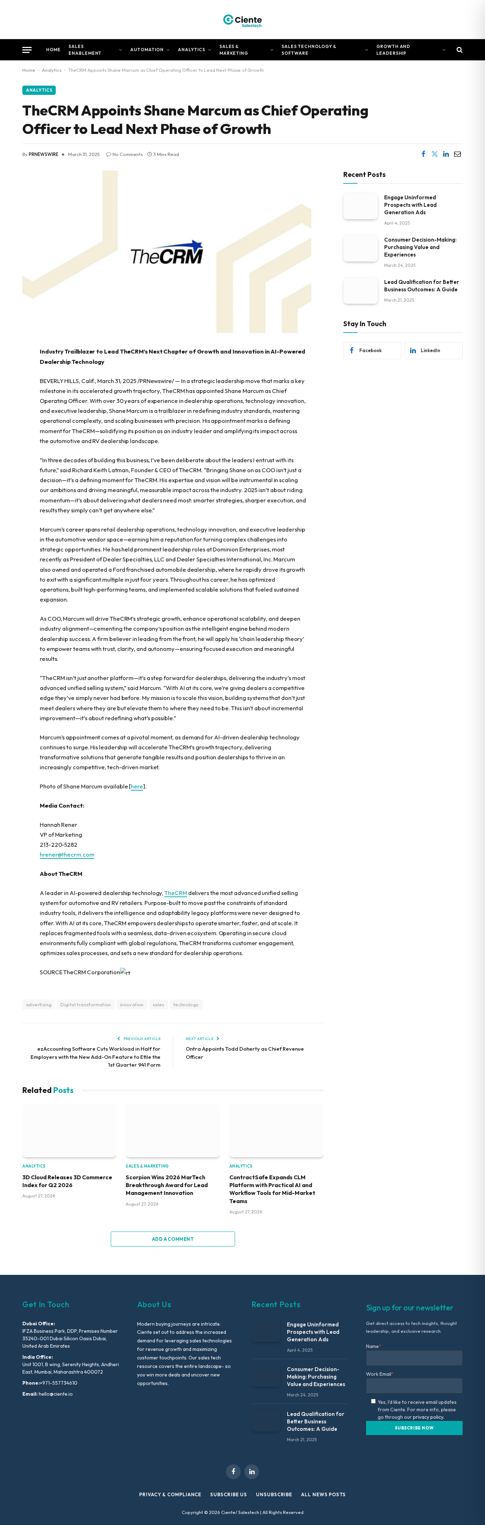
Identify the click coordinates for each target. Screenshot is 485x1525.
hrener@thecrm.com (67, 854)
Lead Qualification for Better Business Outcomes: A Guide (421, 285)
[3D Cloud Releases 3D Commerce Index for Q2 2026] (69, 1130)
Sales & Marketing (234, 50)
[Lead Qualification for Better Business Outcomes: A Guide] (360, 290)
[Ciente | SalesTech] (242, 20)
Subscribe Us (228, 1494)
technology (186, 1004)
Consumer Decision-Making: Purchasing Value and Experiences (420, 247)
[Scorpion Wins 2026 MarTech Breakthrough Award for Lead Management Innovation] (173, 1130)
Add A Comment (173, 1239)
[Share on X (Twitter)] (434, 154)
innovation (132, 1004)
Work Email (380, 1374)
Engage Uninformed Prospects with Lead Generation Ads (410, 204)
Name (373, 1346)
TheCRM (175, 892)
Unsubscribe (274, 1494)
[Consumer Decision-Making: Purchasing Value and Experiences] (360, 248)
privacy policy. (428, 1417)
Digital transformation (85, 1004)
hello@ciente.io (55, 1394)
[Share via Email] (457, 154)
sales (158, 1004)
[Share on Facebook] (423, 154)
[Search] (459, 50)
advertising (38, 1004)
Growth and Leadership (393, 50)
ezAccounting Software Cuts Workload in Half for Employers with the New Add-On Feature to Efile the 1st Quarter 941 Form (95, 1056)
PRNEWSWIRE (43, 154)
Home (53, 49)
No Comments (128, 154)
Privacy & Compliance (170, 1494)
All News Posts (323, 1494)
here (137, 786)
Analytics (191, 49)
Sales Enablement (85, 50)
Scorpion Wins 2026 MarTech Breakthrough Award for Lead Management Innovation (167, 1185)
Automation (147, 49)
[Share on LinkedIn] (446, 154)
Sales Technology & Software (309, 50)
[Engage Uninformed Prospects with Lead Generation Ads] (360, 206)
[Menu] (27, 50)
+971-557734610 (58, 1383)
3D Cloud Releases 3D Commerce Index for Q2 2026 (67, 1181)
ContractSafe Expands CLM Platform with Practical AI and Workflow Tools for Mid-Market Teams (272, 1189)
